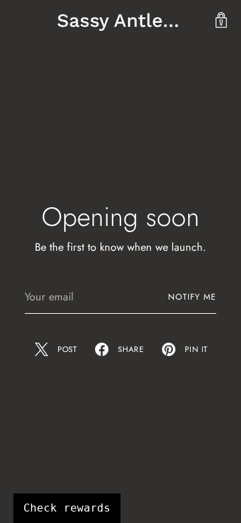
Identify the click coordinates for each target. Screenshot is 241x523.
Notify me (192, 297)
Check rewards (66, 508)
